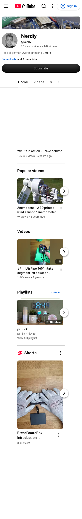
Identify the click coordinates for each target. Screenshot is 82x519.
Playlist (32, 333)
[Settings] (52, 6)
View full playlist (27, 338)
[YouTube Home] (24, 6)
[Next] (64, 191)
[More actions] (61, 208)
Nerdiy (21, 333)
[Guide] (6, 6)
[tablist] (41, 82)
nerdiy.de (10, 59)
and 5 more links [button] (27, 59)
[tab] (23, 82)
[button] (58, 82)
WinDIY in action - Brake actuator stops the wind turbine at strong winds (41, 151)
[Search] (43, 6)
